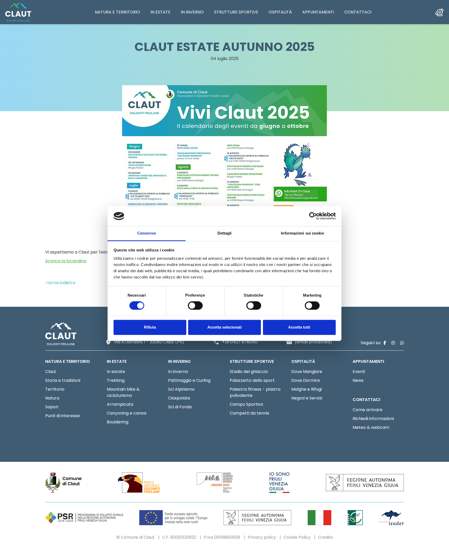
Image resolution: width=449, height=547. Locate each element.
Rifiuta (150, 327)
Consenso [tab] (146, 233)
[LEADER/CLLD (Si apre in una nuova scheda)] (355, 517)
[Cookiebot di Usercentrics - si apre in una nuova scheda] (313, 216)
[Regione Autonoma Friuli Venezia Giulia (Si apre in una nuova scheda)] (365, 482)
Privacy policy (262, 537)
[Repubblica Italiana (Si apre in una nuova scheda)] (319, 517)
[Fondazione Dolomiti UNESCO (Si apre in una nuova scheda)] (214, 482)
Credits (325, 537)
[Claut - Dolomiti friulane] (18, 12)
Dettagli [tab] (224, 233)
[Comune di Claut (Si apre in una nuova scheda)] (63, 482)
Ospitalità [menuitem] (280, 12)
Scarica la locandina (65, 261)
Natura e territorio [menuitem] (117, 12)
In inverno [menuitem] (192, 12)
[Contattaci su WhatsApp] (402, 343)
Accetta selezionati (224, 327)
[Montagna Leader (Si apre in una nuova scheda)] (391, 517)
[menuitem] (439, 12)
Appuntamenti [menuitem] (318, 12)
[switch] (195, 306)
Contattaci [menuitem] (357, 12)
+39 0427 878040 (239, 342)
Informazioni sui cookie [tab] (302, 233)
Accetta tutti (299, 327)
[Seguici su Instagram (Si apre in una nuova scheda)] (393, 343)
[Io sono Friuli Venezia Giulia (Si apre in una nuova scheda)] (279, 482)
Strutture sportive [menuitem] (236, 12)
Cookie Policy (297, 537)
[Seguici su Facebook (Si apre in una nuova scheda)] (385, 343)
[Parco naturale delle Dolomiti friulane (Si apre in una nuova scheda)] (139, 482)
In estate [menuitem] (160, 12)
